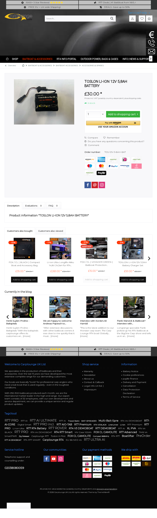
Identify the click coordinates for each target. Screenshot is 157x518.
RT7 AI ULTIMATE (43, 420)
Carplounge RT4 (53, 439)
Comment (93, 145)
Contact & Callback (94, 382)
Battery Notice (130, 371)
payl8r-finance (130, 378)
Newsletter (90, 375)
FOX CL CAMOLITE (106, 432)
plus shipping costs (132, 98)
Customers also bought (20, 231)
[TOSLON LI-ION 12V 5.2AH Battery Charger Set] (132, 248)
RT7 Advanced (128, 432)
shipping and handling (107, 489)
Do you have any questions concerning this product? (115, 141)
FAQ (53, 205)
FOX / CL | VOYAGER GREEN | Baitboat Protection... (96, 263)
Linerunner (113, 425)
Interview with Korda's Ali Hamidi (93, 322)
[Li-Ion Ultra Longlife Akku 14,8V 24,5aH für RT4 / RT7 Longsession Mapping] (60, 248)
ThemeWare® (103, 492)
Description (13, 205)
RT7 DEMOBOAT (106, 428)
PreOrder (143, 436)
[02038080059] (151, 43)
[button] (113, 124)
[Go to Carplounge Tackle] (151, 35)
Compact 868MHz (101, 436)
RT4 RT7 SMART (32, 440)
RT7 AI (24, 420)
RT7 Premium (83, 424)
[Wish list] (142, 18)
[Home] (7, 59)
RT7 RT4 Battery (36, 428)
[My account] (132, 18)
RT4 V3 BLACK (100, 425)
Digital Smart (24, 424)
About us (89, 378)
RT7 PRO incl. (44, 424)
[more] (26, 336)
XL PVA (131, 428)
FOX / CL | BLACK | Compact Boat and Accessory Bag (24, 264)
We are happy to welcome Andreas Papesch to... (57, 322)
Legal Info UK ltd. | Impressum (94, 387)
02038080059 (14, 468)
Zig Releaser (24, 436)
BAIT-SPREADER (89, 421)
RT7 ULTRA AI (94, 439)
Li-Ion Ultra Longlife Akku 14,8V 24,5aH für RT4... (60, 264)
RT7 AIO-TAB (65, 424)
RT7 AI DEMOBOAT (13, 440)
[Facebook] (87, 185)
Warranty (88, 371)
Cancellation (129, 385)
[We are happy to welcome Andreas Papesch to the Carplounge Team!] (60, 307)
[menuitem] (139, 13)
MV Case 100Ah (83, 432)
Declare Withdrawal (18, 505)
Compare (92, 137)
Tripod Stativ (74, 421)
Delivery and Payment (134, 382)
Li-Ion (123, 425)
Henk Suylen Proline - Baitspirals (17, 322)
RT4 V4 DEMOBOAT (132, 420)
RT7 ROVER (57, 428)
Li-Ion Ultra (19, 428)
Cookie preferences (133, 375)
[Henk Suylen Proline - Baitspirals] (23, 307)
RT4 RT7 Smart (63, 432)
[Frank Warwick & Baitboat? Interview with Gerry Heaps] (134, 307)
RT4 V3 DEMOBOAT (81, 428)
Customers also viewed (50, 231)
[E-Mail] (95, 185)
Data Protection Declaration (131, 391)
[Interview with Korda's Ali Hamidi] (97, 307)
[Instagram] (102, 185)
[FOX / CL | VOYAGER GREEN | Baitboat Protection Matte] (96, 248)
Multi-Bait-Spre (109, 420)
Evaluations (33, 205)
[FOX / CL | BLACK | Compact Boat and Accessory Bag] (24, 248)
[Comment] (113, 90)
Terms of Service (131, 397)
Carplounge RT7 (40, 436)
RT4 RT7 (115, 436)
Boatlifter (128, 436)
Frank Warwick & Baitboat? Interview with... (131, 322)
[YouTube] (54, 459)
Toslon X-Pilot (58, 436)
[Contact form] (151, 51)
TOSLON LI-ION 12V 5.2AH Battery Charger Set (133, 264)
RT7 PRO (12, 420)
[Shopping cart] (149, 18)
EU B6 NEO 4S (74, 440)
